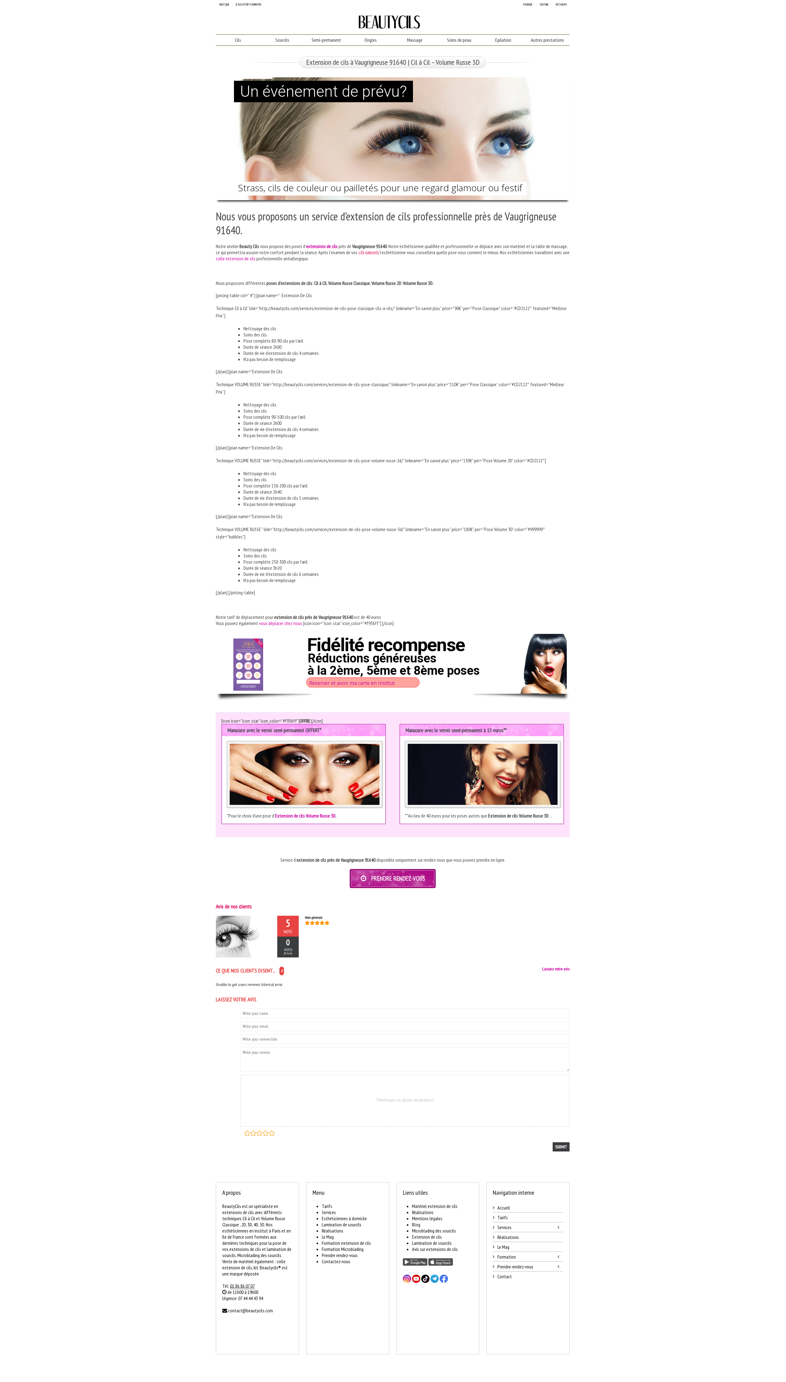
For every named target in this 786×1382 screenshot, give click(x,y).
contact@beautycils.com (250, 1310)
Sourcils (282, 40)
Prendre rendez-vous (340, 1255)
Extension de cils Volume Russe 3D (305, 816)
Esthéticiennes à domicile (344, 1218)
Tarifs (327, 1206)
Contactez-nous (336, 1261)
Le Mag (328, 1237)
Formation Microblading (343, 1249)
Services (329, 1212)
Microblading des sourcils (434, 1231)
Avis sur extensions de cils (435, 1249)
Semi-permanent (326, 40)
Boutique (224, 4)
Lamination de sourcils (341, 1224)
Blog (416, 1224)
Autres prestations (547, 40)
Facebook (527, 4)
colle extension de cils (235, 258)
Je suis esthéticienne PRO (248, 4)
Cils (238, 40)
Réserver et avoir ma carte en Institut (352, 683)
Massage (414, 40)
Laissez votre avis (556, 969)
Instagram (560, 4)
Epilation (503, 40)
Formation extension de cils (346, 1243)
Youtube (543, 4)
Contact (504, 1276)
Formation (506, 1257)
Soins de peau (459, 40)
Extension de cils (427, 1237)
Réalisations (332, 1231)
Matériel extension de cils (434, 1206)
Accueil (503, 1208)
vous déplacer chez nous (280, 623)
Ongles (370, 40)
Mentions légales (427, 1218)
